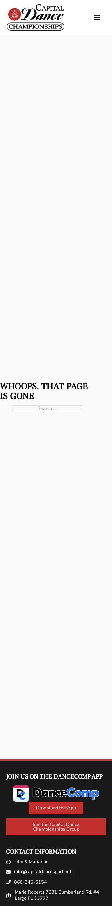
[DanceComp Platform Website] (56, 793)
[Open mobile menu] (97, 17)
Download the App (56, 808)
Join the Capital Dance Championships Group (56, 826)
